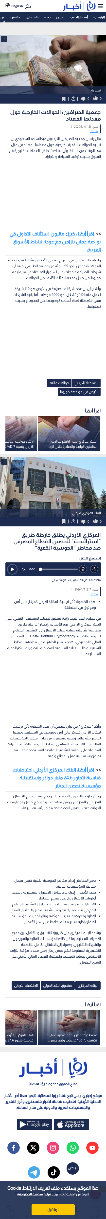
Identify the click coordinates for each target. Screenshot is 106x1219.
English (17, 6)
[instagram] (53, 1148)
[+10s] (94, 569)
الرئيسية (99, 17)
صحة (47, 17)
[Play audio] (12, 569)
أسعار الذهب (79, 17)
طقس (15, 17)
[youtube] (92, 1148)
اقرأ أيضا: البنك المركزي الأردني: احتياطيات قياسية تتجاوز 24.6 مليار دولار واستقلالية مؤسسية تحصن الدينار (57, 777)
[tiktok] (54, 1172)
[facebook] (13, 1148)
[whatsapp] (73, 1148)
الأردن (60, 17)
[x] (33, 1148)
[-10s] (83, 569)
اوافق (53, 1209)
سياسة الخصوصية (30, 1194)
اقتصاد (94, 131)
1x (23, 569)
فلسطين (32, 17)
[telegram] (34, 1172)
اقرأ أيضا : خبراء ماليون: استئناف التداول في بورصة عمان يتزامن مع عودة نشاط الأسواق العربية (55, 241)
